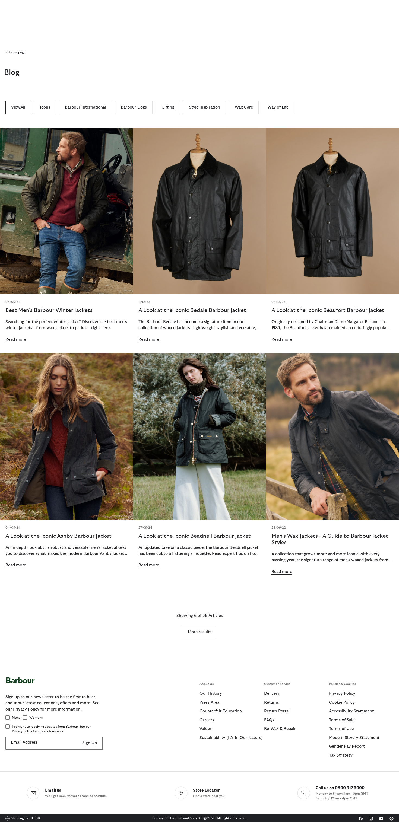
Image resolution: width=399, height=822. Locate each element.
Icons (45, 107)
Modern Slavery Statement (354, 738)
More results (199, 632)
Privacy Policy (342, 694)
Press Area (209, 702)
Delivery (272, 694)
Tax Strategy (341, 755)
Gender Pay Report (347, 746)
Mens (16, 717)
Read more (15, 339)
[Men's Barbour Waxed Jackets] (66, 211)
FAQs (269, 720)
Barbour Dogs (134, 107)
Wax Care (244, 107)
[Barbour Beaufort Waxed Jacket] (332, 211)
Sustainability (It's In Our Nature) (231, 738)
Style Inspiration (204, 107)
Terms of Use (341, 729)
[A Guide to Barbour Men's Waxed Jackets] (332, 436)
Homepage (17, 52)
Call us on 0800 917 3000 (340, 788)
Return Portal (277, 711)
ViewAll (18, 107)
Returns (271, 702)
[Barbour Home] (102, 685)
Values (205, 729)
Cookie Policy (342, 702)
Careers (206, 720)
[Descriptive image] (66, 436)
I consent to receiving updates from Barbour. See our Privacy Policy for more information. (51, 729)
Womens (36, 717)
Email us (53, 790)
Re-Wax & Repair (280, 729)
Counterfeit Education (220, 711)
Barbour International (85, 107)
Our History (210, 694)
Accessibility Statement (351, 711)
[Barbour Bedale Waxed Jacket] (199, 211)
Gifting (168, 107)
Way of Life (278, 107)
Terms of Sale (341, 720)
